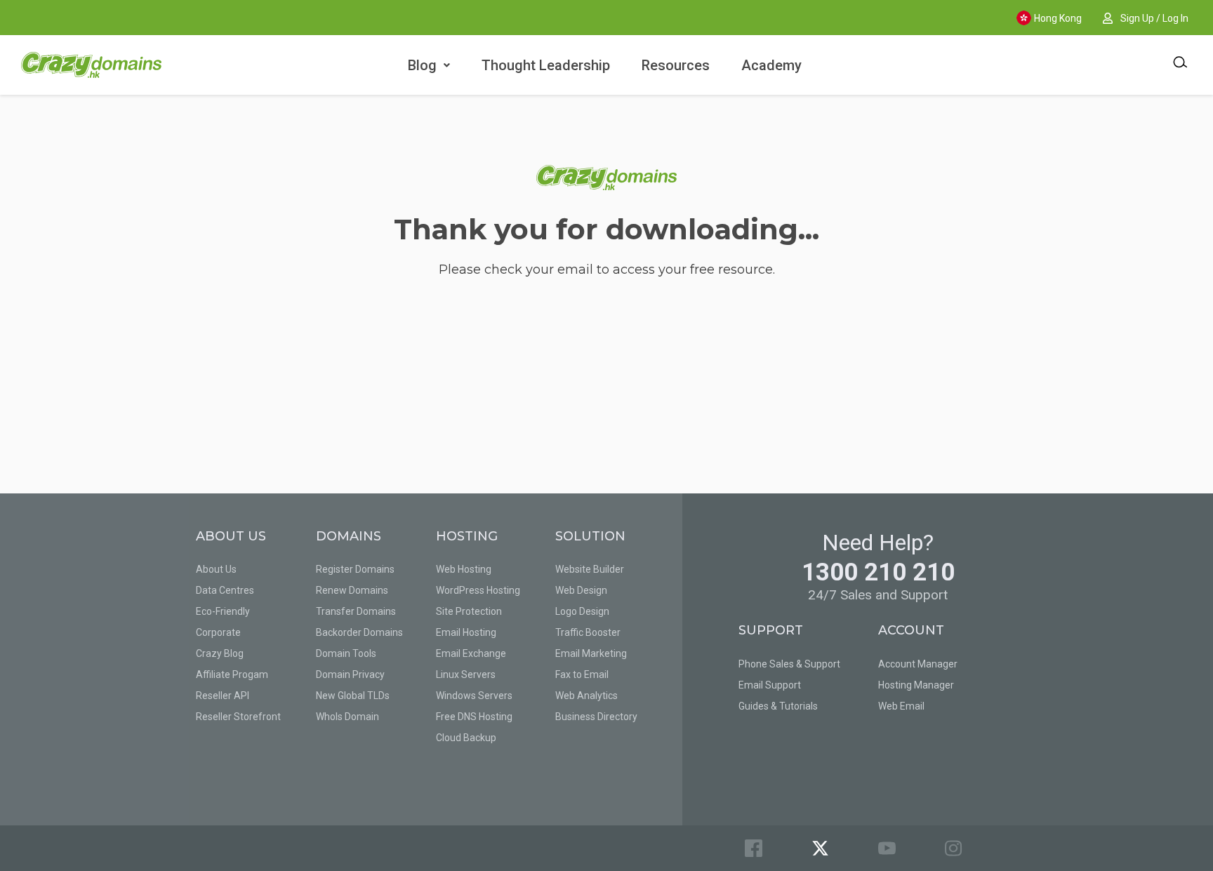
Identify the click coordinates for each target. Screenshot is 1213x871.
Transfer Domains (356, 611)
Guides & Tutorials (778, 706)
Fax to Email (582, 674)
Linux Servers (466, 674)
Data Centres (225, 590)
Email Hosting (466, 632)
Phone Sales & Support (789, 664)
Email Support (769, 685)
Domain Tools (346, 653)
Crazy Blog (220, 653)
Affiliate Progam (232, 674)
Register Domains (355, 569)
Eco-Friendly (223, 611)
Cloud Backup (466, 737)
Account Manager (917, 664)
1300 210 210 (878, 572)
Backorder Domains (359, 632)
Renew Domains (352, 590)
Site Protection (469, 611)
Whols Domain (347, 716)
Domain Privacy (350, 674)
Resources (676, 65)
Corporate (218, 632)
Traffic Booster (588, 632)
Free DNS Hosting (474, 716)
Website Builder (589, 569)
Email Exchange (471, 653)
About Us (216, 569)
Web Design (581, 590)
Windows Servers (474, 695)
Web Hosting (463, 569)
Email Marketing (591, 653)
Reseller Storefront (238, 716)
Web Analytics (586, 695)
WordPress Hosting (478, 590)
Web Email (901, 706)
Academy (771, 65)
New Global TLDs (353, 695)
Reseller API (222, 695)
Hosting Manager (916, 685)
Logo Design (582, 611)
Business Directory (596, 716)
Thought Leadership (546, 65)
